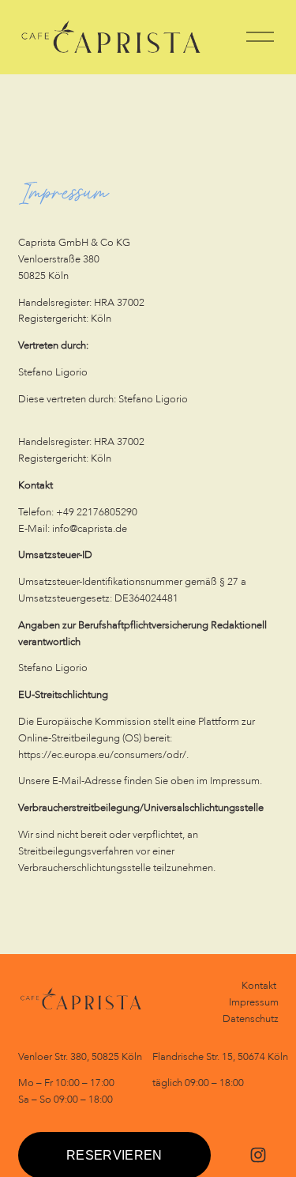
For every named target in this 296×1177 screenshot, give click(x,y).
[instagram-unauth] (258, 1155)
